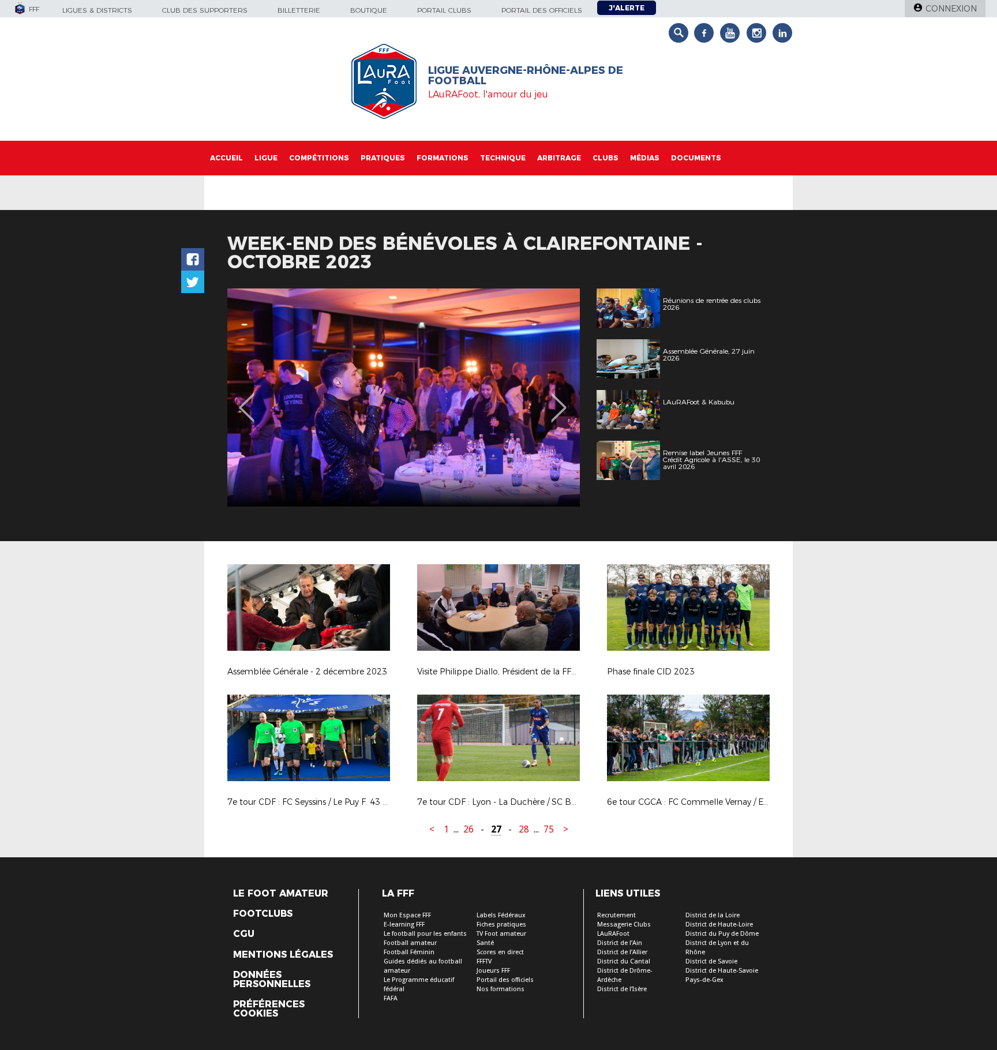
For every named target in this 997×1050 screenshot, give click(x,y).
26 (468, 829)
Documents (696, 157)
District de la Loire (712, 915)
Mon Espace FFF (407, 915)
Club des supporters (205, 10)
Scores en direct (500, 952)
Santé (485, 943)
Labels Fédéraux (501, 915)
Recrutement (616, 915)
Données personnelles (271, 979)
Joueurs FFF (493, 970)
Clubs (606, 157)
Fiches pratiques (501, 924)
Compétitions (319, 157)
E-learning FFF (404, 924)
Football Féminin (409, 952)
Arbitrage (559, 157)
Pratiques (383, 157)
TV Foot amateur (501, 933)
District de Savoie (711, 961)
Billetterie (299, 10)
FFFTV (484, 961)
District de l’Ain (619, 943)
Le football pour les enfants (425, 933)
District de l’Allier (622, 952)
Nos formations (500, 989)
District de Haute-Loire (719, 924)
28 (524, 829)
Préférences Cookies (269, 1009)
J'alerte (626, 7)
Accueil (226, 157)
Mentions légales (283, 954)
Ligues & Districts (97, 10)
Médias (644, 157)
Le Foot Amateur (280, 893)
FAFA (391, 998)
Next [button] (559, 399)
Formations (442, 157)
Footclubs (263, 913)
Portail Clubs (444, 10)
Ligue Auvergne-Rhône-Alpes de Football (525, 75)
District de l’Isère (622, 989)
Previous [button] (247, 399)
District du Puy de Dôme (722, 933)
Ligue (266, 157)
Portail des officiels (541, 10)
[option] (409, 397)
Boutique (368, 10)
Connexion (951, 8)
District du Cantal (623, 961)
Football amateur (410, 943)
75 (549, 829)
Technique (503, 157)
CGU (243, 934)
